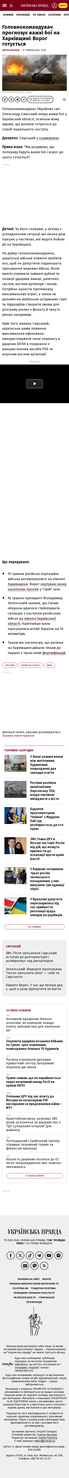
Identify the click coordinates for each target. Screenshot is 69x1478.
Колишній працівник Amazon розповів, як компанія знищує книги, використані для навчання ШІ (33, 1024)
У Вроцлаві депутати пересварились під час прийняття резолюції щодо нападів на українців (46, 907)
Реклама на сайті (28, 1279)
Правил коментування (18, 735)
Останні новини (18, 1010)
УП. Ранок (39, 14)
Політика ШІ (20, 1288)
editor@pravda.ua (44, 1441)
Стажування (46, 1297)
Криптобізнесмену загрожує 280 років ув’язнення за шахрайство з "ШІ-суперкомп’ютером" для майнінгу (33, 1124)
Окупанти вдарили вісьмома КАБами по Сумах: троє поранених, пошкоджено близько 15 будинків (34, 1045)
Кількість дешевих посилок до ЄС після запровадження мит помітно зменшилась (33, 1163)
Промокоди (34, 1302)
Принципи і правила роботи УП (34, 1293)
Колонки (54, 14)
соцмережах (49, 138)
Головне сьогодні (18, 750)
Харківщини (18, 584)
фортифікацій (54, 653)
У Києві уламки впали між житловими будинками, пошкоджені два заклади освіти (46, 764)
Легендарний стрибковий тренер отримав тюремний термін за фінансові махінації (33, 1144)
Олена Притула (47, 1437)
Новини (8, 14)
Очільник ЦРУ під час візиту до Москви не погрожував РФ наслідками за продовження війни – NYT (34, 1102)
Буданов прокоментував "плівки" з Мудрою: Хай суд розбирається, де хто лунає (46, 819)
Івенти (46, 1279)
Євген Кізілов (11, 50)
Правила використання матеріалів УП (34, 1283)
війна (49, 665)
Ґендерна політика (43, 1288)
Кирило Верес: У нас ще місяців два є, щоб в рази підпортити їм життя (34, 987)
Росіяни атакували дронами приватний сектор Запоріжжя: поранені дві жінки (30, 1063)
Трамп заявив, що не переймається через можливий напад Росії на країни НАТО (33, 1082)
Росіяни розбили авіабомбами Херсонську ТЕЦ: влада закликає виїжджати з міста (44, 791)
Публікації (23, 14)
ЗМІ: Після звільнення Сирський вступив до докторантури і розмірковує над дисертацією (31, 957)
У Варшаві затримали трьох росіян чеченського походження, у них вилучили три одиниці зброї (47, 879)
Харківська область (30, 665)
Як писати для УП (25, 1297)
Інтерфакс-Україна (26, 1367)
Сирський (9, 665)
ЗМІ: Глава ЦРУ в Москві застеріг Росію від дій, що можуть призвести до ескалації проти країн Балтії (47, 849)
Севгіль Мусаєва (47, 1434)
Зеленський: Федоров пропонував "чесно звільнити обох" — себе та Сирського (34, 973)
